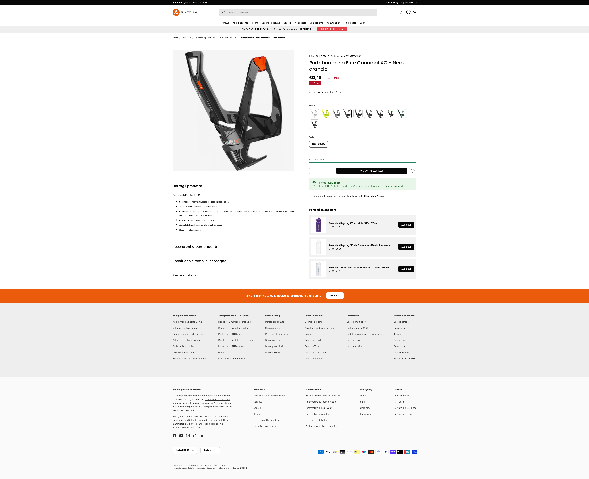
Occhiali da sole (313, 333)
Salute (363, 22)
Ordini (256, 413)
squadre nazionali (182, 402)
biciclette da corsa (202, 402)
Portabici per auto (274, 321)
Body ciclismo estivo (183, 346)
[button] (415, 12)
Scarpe (287, 22)
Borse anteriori (273, 340)
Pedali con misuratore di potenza (364, 333)
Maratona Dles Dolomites (186, 419)
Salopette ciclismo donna (186, 340)
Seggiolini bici (272, 327)
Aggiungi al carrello (371, 170)
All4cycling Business (405, 407)
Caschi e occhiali (271, 22)
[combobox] (298, 12)
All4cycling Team (403, 413)
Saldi (362, 401)
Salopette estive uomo (185, 327)
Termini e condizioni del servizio (323, 395)
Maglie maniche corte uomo (187, 321)
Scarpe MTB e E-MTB (405, 358)
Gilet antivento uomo (184, 352)
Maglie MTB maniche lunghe (233, 327)
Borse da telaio (273, 352)
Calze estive (400, 346)
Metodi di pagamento (264, 426)
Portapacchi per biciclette (279, 333)
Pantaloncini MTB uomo (230, 333)
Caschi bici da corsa (315, 352)
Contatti (257, 401)
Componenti (316, 22)
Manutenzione (334, 22)
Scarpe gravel (401, 340)
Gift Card (399, 401)
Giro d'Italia (205, 416)
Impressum (366, 413)
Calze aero (399, 327)
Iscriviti (334, 295)
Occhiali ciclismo (314, 321)
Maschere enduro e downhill (320, 327)
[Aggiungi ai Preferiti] (412, 171)
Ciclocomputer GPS (357, 327)
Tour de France (220, 416)
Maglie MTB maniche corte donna (235, 340)
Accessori (300, 22)
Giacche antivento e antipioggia (189, 358)
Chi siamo (365, 407)
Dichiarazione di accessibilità (321, 426)
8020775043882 (353, 56)
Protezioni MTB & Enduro (231, 358)
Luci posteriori (355, 346)
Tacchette (399, 333)
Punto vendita (401, 395)
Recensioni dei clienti (317, 419)
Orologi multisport (356, 321)
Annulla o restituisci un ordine (269, 395)
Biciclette (350, 22)
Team (255, 22)
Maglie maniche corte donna (188, 333)
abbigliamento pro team (217, 399)
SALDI (225, 22)
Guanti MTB (224, 352)
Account (257, 407)
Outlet (363, 395)
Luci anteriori (354, 340)
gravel (222, 402)
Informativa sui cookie (317, 413)
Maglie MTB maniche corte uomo (235, 321)
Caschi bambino (313, 358)
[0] (408, 12)
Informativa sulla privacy (319, 407)
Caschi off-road (313, 346)
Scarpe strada (401, 321)
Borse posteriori (274, 346)
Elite (311, 56)
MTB (215, 402)
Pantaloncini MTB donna (231, 346)
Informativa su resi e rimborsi (321, 401)
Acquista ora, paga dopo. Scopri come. (329, 92)
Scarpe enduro (402, 352)
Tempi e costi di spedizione (267, 419)
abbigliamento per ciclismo (216, 395)
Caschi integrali (313, 340)
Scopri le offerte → (332, 29)
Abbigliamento (240, 22)
